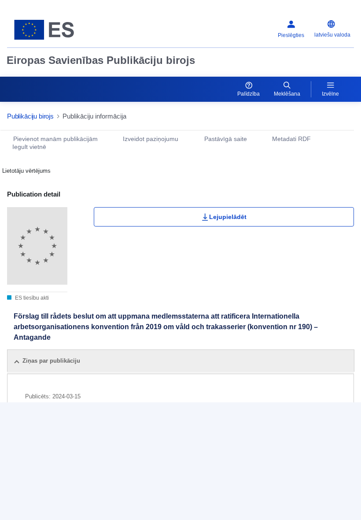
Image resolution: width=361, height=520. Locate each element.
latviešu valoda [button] (332, 35)
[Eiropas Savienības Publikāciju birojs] (67, 30)
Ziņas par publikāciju (51, 360)
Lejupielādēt (228, 216)
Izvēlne (330, 94)
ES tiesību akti (31, 298)
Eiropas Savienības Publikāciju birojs (101, 60)
